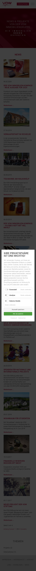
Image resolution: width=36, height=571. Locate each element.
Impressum (13, 318)
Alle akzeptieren (18, 314)
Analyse (12, 295)
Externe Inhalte (14, 301)
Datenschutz (22, 318)
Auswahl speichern (18, 309)
